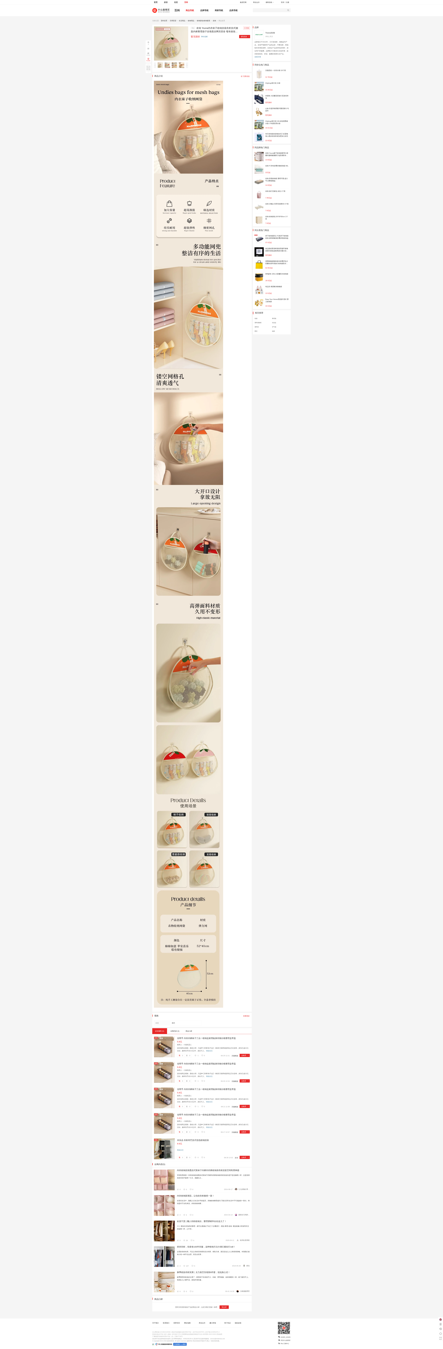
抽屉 (273, 331)
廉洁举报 (213, 1323)
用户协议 (227, 1323)
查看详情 (257, 57)
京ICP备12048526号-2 (212, 1332)
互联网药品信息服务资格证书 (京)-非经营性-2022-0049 (199, 1334)
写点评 (224, 1307)
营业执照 (219, 1334)
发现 (156, 1038)
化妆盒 (274, 322)
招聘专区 (177, 1323)
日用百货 (173, 21)
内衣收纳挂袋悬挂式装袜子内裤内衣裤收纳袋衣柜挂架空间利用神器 (208, 1170)
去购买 (245, 1055)
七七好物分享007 (244, 1189)
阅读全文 (209, 1051)
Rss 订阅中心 (285, 1343)
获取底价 (245, 36)
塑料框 (257, 327)
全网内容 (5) (174, 1031)
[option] (161, 65)
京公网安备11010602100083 (161, 1332)
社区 (176, 2)
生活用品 (182, 21)
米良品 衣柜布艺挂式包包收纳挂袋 (193, 1140)
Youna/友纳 (270, 33)
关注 (247, 28)
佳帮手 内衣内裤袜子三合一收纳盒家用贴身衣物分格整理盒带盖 (206, 1038)
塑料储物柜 (258, 322)
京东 (236, 1158)
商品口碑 (189, 1031)
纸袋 (256, 318)
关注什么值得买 (285, 1340)
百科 (186, 2)
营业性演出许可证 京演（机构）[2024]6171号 (166, 1334)
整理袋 (274, 318)
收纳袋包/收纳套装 (203, 21)
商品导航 (190, 10)
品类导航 (233, 10)
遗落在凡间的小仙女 (244, 1215)
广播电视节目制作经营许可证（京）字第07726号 (167, 1336)
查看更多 (246, 1016)
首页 (156, 2)
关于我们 (155, 1323)
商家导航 (219, 10)
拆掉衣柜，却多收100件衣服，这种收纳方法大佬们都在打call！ (206, 1247)
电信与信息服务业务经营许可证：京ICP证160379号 (188, 1332)
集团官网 (243, 2)
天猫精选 (235, 1056)
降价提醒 (204, 36)
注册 (287, 2)
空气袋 (274, 327)
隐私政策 (238, 1323)
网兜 (256, 331)
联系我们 (166, 1323)
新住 (248, 1266)
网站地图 (187, 1323)
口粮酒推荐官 (245, 1291)
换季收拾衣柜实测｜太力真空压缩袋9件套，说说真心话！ (203, 1272)
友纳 (214, 21)
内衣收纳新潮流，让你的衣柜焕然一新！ (195, 1196)
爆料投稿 (269, 2)
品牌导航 (204, 10)
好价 (166, 2)
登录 (282, 2)
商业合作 (256, 2)
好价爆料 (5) (159, 1031)
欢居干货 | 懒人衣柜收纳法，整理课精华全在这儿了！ (201, 1221)
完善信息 (246, 76)
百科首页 (164, 21)
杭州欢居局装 (245, 1240)
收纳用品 (191, 21)
